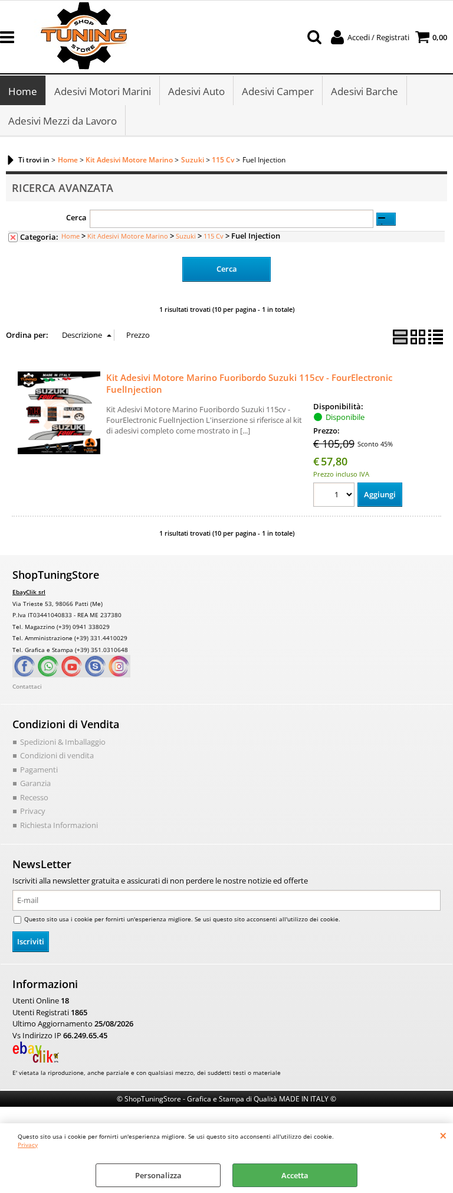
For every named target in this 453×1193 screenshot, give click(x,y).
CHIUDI (443, 1135)
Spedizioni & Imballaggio (63, 741)
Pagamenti (39, 769)
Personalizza (158, 1175)
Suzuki (186, 236)
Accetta (294, 1175)
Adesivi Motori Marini (102, 91)
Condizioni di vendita (57, 755)
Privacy (28, 1144)
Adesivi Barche (364, 91)
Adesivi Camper (278, 91)
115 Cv (213, 236)
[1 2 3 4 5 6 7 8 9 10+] (335, 496)
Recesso (34, 797)
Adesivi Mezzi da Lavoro (62, 121)
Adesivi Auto (196, 91)
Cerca (76, 217)
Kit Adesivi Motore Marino (127, 236)
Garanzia (35, 783)
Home (22, 91)
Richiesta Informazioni (59, 825)
